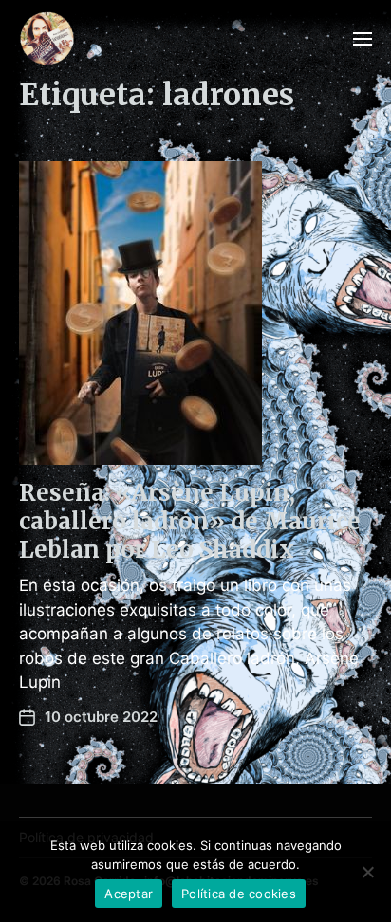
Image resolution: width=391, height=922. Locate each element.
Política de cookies (238, 893)
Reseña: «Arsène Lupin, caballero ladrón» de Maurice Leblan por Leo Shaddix (190, 521)
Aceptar (128, 893)
